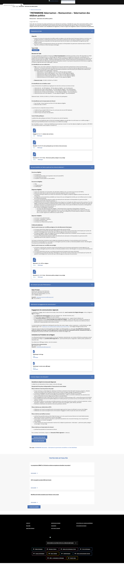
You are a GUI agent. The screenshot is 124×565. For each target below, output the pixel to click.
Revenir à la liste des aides (36, 9)
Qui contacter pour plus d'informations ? (41, 284)
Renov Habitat (54, 553)
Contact (28, 523)
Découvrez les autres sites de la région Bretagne (60, 543)
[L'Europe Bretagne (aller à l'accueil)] (62, 2)
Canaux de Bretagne (39, 553)
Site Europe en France (81, 525)
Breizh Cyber (73, 558)
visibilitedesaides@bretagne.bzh (43, 347)
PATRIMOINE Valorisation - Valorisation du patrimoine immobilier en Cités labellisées (56, 447)
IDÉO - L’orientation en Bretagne (56, 558)
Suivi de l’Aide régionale (39, 440)
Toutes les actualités (34, 506)
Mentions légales (30, 528)
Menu (6, 7)
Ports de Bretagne (86, 549)
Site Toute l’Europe (55, 528)
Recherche (4, 7)
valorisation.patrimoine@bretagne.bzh (44, 297)
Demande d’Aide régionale (39, 437)
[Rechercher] (21, 5)
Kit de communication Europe (83, 553)
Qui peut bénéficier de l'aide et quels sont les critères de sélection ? (47, 167)
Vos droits (53, 525)
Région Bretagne (38, 549)
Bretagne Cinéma (52, 549)
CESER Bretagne (66, 553)
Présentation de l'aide (36, 31)
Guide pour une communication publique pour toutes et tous (55, 326)
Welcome (28, 525)
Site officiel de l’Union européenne (84, 523)
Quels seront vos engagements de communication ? (43, 304)
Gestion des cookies (55, 523)
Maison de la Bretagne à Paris (69, 549)
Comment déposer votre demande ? (39, 377)
